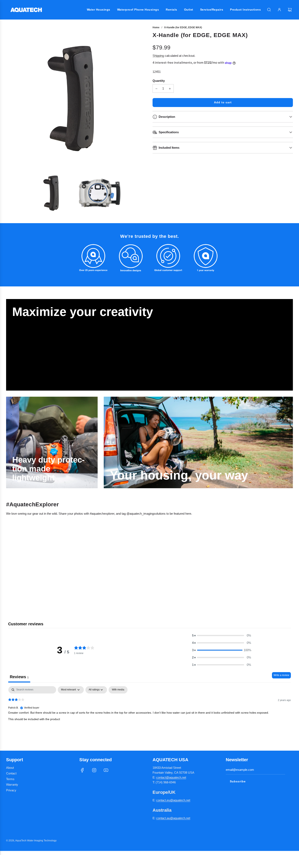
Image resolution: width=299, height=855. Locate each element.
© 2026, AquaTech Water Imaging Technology (31, 840)
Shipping (158, 55)
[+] (170, 89)
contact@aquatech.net (171, 777)
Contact (11, 773)
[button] (221, 635)
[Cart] (290, 9)
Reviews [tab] (19, 677)
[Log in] (279, 9)
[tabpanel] (149, 712)
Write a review (281, 675)
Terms (10, 779)
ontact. (162, 800)
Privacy (11, 790)
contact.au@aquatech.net (173, 818)
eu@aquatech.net (178, 800)
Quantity (159, 81)
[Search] (269, 9)
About (10, 767)
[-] (156, 89)
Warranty (12, 784)
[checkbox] (118, 689)
